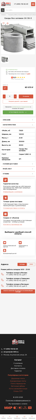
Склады (22, 264)
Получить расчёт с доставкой (18, 101)
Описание (6, 119)
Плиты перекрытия (18, 383)
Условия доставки (10, 164)
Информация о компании (12, 192)
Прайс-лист (7, 168)
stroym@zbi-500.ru (11, 352)
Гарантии (18, 371)
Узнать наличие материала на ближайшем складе (18, 291)
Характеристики (9, 124)
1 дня (28, 73)
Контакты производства (12, 224)
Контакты (18, 366)
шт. (5, 88)
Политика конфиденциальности (18, 400)
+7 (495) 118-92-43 (21, 4)
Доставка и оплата (18, 368)
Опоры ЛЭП (18, 391)
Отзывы (6, 173)
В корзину (26, 96)
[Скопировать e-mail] (26, 112)
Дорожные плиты (18, 378)
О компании (18, 363)
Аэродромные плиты (18, 381)
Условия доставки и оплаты (14, 208)
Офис (31, 264)
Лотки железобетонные (18, 388)
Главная (3, 14)
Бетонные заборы (18, 386)
